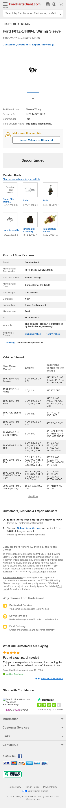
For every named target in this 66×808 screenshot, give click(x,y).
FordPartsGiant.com (13, 577)
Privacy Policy (50, 787)
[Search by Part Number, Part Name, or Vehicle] (59, 13)
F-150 (55, 565)
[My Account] (54, 4)
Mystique (51, 571)
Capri (34, 571)
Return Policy (53, 334)
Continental (38, 568)
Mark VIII (49, 568)
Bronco (47, 565)
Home (6, 24)
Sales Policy (15, 787)
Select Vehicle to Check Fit (36, 139)
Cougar (42, 571)
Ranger (6, 568)
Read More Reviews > (52, 678)
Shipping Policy (33, 334)
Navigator (7, 571)
